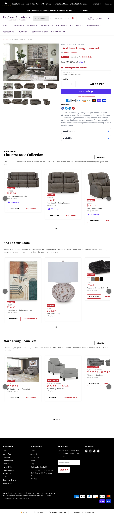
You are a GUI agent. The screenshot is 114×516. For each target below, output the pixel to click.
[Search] (73, 18)
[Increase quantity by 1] (78, 84)
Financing (34, 460)
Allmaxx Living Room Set (97, 375)
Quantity (64, 79)
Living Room (17, 25)
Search (33, 451)
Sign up (64, 470)
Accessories (8, 32)
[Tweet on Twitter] (66, 108)
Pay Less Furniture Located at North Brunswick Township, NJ (42, 473)
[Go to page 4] (59, 419)
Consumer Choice (40, 32)
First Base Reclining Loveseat (58, 203)
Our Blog (34, 479)
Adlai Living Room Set (56, 388)
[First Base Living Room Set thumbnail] (8, 86)
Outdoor (23, 32)
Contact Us (35, 457)
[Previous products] (5, 198)
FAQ (32, 464)
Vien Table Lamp (53, 314)
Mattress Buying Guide (39, 467)
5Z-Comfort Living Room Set (18, 389)
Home (5, 25)
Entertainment (93, 25)
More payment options (86, 97)
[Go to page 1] (56, 229)
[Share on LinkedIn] (69, 108)
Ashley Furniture (70, 52)
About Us (34, 454)
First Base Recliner (94, 208)
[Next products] (108, 198)
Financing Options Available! (75, 68)
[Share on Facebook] (62, 108)
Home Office (75, 25)
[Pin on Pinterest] (73, 108)
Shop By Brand (58, 32)
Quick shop (14, 209)
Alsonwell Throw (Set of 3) (97, 288)
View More (101, 157)
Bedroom (31, 25)
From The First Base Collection (72, 44)
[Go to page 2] (57, 228)
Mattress (60, 25)
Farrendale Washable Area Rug (19, 310)
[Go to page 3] (57, 419)
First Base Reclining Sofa (17, 196)
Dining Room (46, 25)
